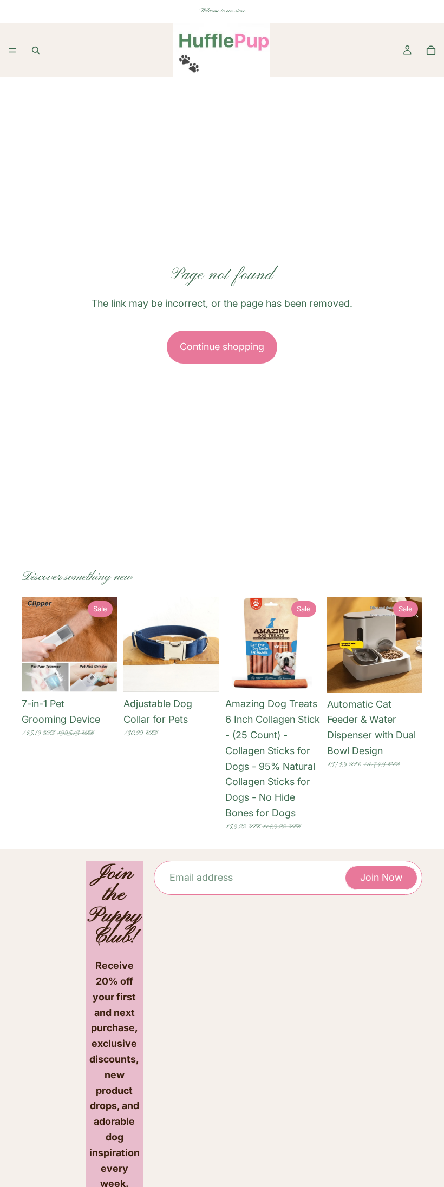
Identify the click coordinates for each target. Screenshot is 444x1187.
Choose (109, 675)
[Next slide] (105, 644)
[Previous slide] (33, 644)
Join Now (381, 877)
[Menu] (12, 50)
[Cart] (431, 50)
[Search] (36, 50)
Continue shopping (222, 346)
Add (313, 675)
